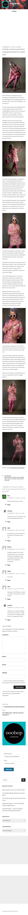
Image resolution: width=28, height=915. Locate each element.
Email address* (8, 753)
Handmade (8, 476)
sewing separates (18, 478)
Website (4, 672)
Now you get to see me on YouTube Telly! (13, 790)
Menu (14, 11)
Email (4, 664)
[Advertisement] (14, 28)
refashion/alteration (12, 477)
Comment (5, 635)
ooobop (15, 4)
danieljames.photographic (17, 467)
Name (4, 656)
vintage (7, 480)
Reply (8, 504)
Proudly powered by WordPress (10, 911)
